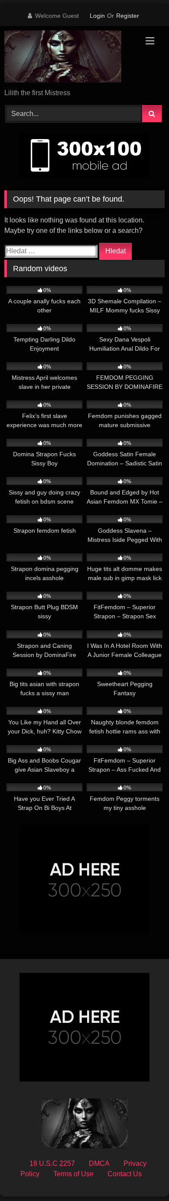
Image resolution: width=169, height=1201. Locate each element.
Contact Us (124, 1174)
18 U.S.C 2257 (52, 1163)
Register (127, 15)
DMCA (99, 1163)
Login (97, 15)
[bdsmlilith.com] (69, 58)
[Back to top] (142, 1175)
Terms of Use (73, 1174)
